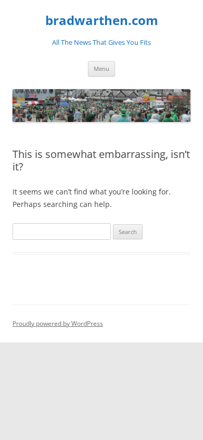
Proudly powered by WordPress (57, 323)
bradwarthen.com (101, 21)
